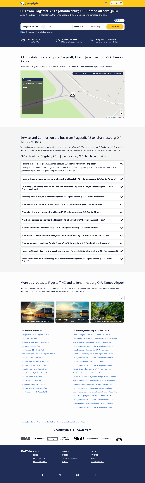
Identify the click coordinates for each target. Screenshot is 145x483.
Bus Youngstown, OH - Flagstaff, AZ (34, 392)
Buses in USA (35, 422)
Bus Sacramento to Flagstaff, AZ (33, 377)
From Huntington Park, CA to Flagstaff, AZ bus (38, 354)
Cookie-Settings (69, 458)
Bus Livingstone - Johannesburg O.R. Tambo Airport (91, 361)
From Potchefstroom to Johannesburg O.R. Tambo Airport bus (94, 392)
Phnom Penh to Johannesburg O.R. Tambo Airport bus (92, 384)
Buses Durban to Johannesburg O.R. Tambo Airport (90, 350)
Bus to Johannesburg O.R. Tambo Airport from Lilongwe (92, 358)
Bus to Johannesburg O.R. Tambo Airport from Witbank (92, 407)
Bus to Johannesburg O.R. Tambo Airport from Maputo (92, 365)
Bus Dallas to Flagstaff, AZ (31, 346)
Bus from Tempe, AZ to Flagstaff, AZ (34, 388)
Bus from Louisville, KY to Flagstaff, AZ (35, 361)
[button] (72, 94)
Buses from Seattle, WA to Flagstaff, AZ (35, 384)
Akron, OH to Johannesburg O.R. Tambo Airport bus (91, 335)
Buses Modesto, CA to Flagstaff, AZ (34, 369)
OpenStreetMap (112, 117)
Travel (65, 462)
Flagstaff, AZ (82, 73)
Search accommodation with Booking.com (37, 32)
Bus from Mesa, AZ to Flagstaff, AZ (34, 365)
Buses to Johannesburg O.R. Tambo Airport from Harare (92, 354)
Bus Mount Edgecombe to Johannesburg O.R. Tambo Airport (94, 377)
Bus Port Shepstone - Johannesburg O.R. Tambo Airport (92, 388)
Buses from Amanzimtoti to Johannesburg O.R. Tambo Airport (94, 338)
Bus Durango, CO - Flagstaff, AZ (33, 350)
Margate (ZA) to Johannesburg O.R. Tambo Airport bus (91, 369)
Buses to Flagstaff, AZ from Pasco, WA (35, 373)
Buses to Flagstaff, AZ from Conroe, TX (35, 342)
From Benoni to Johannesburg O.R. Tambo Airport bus (91, 342)
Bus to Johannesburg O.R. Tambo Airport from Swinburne (93, 400)
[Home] (30, 3)
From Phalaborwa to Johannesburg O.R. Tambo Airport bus (93, 380)
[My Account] (105, 3)
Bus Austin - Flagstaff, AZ (30, 338)
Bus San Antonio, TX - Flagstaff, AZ (34, 380)
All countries (97, 462)
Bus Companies (40, 462)
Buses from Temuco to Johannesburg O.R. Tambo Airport (92, 403)
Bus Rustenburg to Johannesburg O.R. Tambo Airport (91, 396)
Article (94, 458)
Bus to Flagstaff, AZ (48, 422)
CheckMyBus (25, 422)
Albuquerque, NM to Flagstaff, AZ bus (35, 335)
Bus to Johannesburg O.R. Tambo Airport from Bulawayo (92, 346)
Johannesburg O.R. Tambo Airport (108, 73)
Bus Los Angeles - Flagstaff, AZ (33, 358)
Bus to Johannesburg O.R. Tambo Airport (71, 422)
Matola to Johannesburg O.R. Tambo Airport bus (89, 373)
